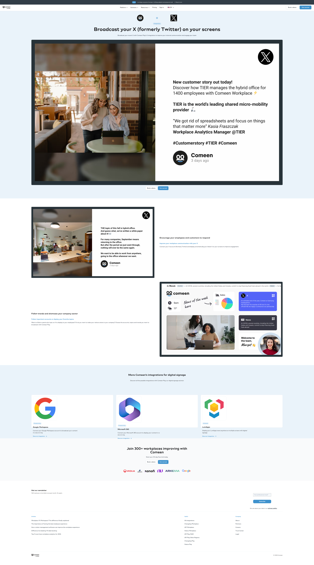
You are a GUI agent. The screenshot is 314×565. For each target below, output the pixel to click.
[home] (6, 7)
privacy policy (272, 508)
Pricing (154, 7)
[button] (124, 7)
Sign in (161, 7)
